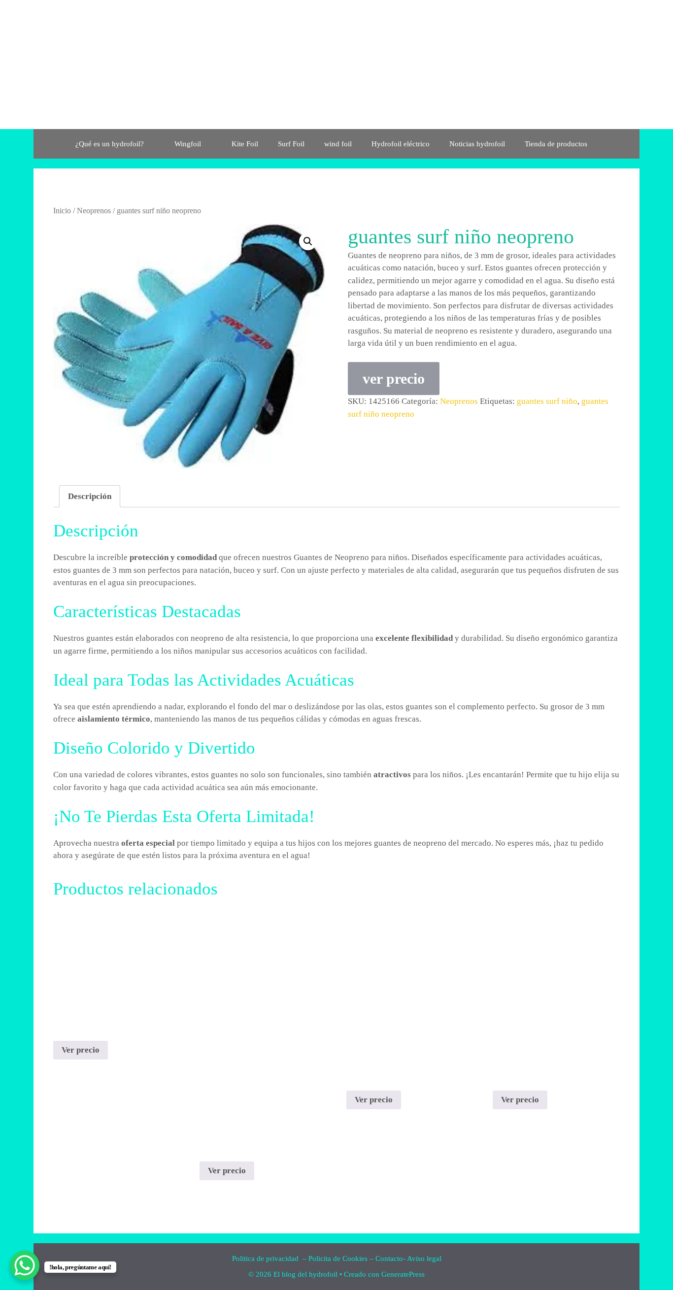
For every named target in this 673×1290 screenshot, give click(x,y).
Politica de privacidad (266, 1258)
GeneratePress (403, 1274)
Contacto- (390, 1258)
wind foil (338, 144)
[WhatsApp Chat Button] (24, 1265)
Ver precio (81, 1050)
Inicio (62, 210)
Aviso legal (424, 1258)
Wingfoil (187, 144)
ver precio (394, 378)
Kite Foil (245, 144)
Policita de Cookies (338, 1258)
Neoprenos (94, 210)
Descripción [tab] (89, 496)
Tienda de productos (556, 144)
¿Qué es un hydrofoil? (109, 144)
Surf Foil (291, 144)
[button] (308, 241)
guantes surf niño (547, 401)
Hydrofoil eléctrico (400, 144)
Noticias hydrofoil (477, 144)
